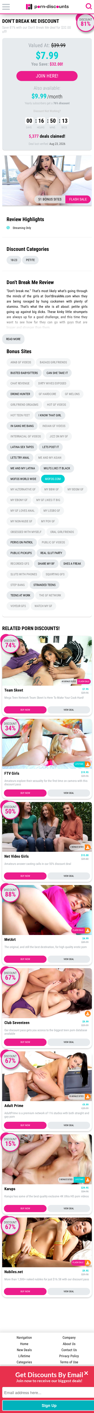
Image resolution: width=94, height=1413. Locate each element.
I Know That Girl (49, 415)
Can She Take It (57, 373)
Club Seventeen (17, 1023)
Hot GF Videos (56, 404)
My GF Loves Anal (22, 510)
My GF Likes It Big (48, 500)
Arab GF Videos (20, 362)
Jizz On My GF (59, 436)
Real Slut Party (51, 553)
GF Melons (72, 394)
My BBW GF (51, 489)
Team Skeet (13, 690)
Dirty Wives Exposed (52, 383)
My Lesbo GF (52, 510)
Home (24, 1344)
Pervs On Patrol (21, 542)
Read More (13, 339)
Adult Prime (13, 1106)
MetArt (10, 940)
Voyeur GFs (18, 606)
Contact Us (69, 1350)
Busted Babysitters (24, 373)
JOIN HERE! (47, 76)
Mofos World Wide (23, 479)
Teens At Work (20, 595)
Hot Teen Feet (20, 415)
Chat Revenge (20, 383)
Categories (24, 1362)
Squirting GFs (55, 574)
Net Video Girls (16, 856)
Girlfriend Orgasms (24, 404)
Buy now (25, 709)
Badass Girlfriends (53, 362)
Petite (30, 260)
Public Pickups (21, 553)
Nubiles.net (13, 1272)
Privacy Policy (69, 1356)
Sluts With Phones (23, 574)
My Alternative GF (23, 489)
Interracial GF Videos (25, 436)
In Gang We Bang (22, 426)
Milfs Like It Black (57, 468)
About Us (69, 1344)
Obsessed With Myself (26, 532)
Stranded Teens (44, 585)
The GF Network (50, 595)
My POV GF (48, 521)
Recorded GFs (19, 563)
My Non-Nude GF (21, 521)
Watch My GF (43, 606)
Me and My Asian (49, 457)
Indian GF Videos (53, 426)
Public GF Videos (53, 542)
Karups (9, 1189)
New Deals (24, 1350)
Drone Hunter (20, 394)
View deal (69, 709)
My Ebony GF (19, 500)
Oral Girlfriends (62, 532)
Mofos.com (53, 479)
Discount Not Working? (47, 111)
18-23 (13, 260)
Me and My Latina (22, 468)
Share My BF (46, 563)
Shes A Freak (72, 563)
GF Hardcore (47, 394)
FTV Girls (11, 773)
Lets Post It (50, 447)
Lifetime (24, 1356)
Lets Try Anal (20, 457)
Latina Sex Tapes (22, 447)
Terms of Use (69, 1362)
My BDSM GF (76, 489)
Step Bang (17, 585)
